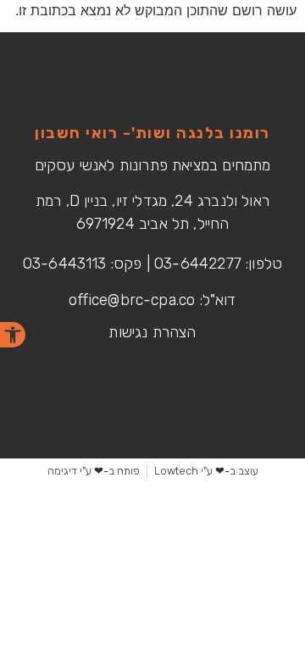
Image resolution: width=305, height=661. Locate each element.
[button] (12, 334)
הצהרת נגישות (152, 332)
